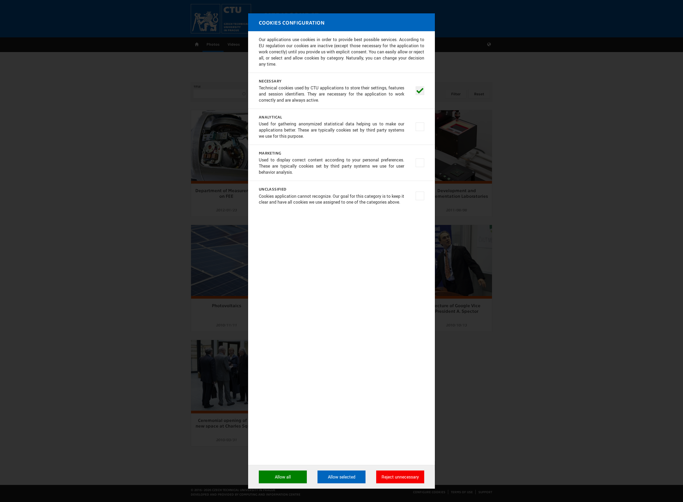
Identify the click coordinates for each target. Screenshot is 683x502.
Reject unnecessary (400, 477)
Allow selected (341, 477)
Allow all (283, 477)
